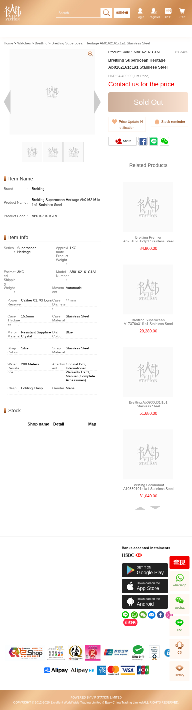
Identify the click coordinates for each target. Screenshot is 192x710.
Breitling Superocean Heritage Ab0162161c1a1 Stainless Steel (101, 43)
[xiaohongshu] (130, 622)
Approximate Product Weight (62, 256)
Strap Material (58, 352)
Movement (58, 290)
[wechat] (143, 615)
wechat (179, 607)
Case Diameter (59, 304)
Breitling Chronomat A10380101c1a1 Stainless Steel (148, 487)
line (179, 630)
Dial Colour (58, 336)
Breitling (41, 43)
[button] (140, 508)
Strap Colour (14, 352)
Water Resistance (14, 368)
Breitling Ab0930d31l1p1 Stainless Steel (148, 404)
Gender (58, 390)
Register (154, 17)
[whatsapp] (134, 615)
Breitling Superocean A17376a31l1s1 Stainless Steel (148, 322)
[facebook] (160, 615)
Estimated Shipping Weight (10, 282)
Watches (24, 43)
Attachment (58, 366)
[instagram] (169, 615)
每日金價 (122, 12)
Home (8, 43)
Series (10, 250)
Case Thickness (14, 320)
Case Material (58, 320)
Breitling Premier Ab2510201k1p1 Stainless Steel (148, 239)
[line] (125, 615)
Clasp (14, 390)
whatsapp (179, 585)
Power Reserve (14, 304)
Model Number (62, 276)
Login (140, 17)
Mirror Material (14, 336)
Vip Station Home (13, 12)
